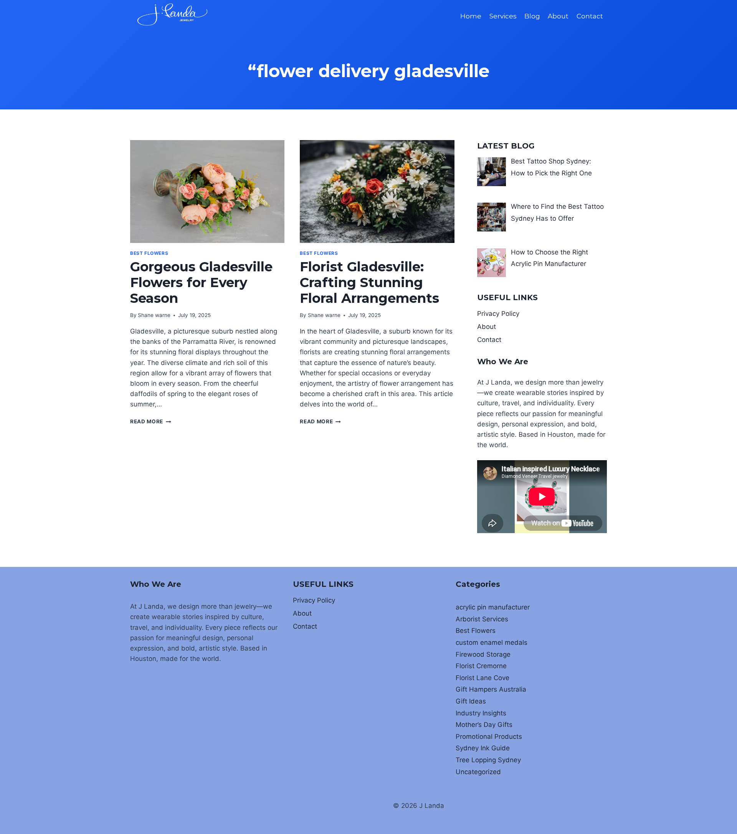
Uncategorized (478, 772)
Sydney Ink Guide (483, 748)
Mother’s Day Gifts (484, 724)
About (558, 16)
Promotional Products (489, 736)
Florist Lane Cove (482, 678)
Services (503, 16)
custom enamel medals (491, 642)
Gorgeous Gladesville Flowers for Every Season (201, 282)
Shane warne (154, 315)
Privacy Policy (498, 313)
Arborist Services (482, 619)
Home (470, 16)
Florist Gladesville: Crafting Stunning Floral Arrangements (369, 282)
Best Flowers (149, 253)
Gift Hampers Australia (491, 689)
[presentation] (207, 191)
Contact (590, 16)
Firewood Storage (483, 654)
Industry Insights (481, 713)
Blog (532, 16)
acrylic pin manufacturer (493, 607)
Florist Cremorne (481, 666)
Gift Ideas (471, 701)
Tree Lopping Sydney (488, 760)
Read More (150, 421)
